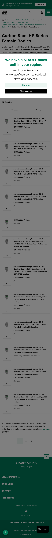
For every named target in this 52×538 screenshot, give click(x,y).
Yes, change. (26, 91)
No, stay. (26, 85)
